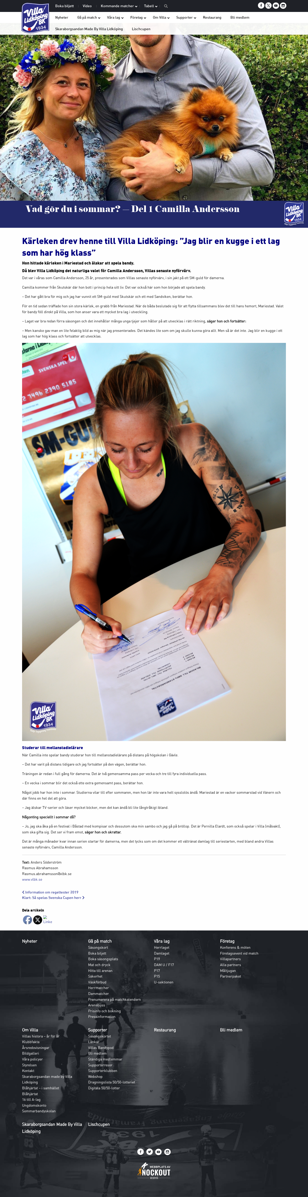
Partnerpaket (230, 976)
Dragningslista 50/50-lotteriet (111, 1082)
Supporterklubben (102, 1070)
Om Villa (30, 1030)
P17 (157, 970)
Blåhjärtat (30, 1094)
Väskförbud (97, 982)
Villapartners (230, 959)
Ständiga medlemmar (105, 1059)
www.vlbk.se (32, 879)
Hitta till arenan (100, 970)
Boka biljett (97, 953)
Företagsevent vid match (239, 953)
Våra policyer (32, 1059)
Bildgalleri (30, 1053)
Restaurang (165, 1030)
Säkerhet (95, 976)
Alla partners (230, 964)
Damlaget (161, 953)
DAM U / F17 (164, 964)
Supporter (97, 1030)
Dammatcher (98, 993)
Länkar (93, 1042)
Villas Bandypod (101, 1047)
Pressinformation (101, 1016)
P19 (157, 959)
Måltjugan (228, 970)
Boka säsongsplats (103, 959)
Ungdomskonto (34, 1105)
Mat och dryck (99, 964)
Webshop (95, 1076)
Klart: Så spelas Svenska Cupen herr (52, 898)
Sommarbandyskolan (39, 1111)
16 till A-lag (31, 1099)
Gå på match (100, 941)
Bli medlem (97, 1053)
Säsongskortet (99, 1036)
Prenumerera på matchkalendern (114, 999)
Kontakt (28, 1070)
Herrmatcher (98, 987)
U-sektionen (163, 982)
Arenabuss (96, 1005)
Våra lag (162, 941)
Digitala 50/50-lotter (104, 1088)
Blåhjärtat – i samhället (40, 1088)
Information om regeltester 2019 (51, 892)
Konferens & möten (235, 947)
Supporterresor (100, 1065)
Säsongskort (98, 947)
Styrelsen (29, 1065)
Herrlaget (161, 947)
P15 (157, 976)
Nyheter (29, 941)
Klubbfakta (30, 1042)
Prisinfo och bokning (104, 1011)
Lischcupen (99, 1124)
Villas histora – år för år (41, 1036)
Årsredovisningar (35, 1047)
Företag (227, 941)
